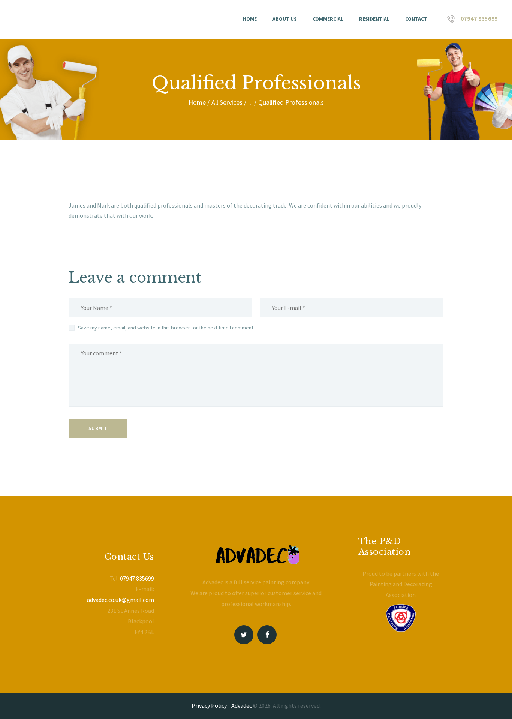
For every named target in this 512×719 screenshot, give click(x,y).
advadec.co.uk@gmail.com (120, 599)
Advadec (241, 705)
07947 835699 (137, 578)
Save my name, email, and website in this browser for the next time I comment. (166, 327)
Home (197, 102)
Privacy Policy (209, 705)
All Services (227, 102)
